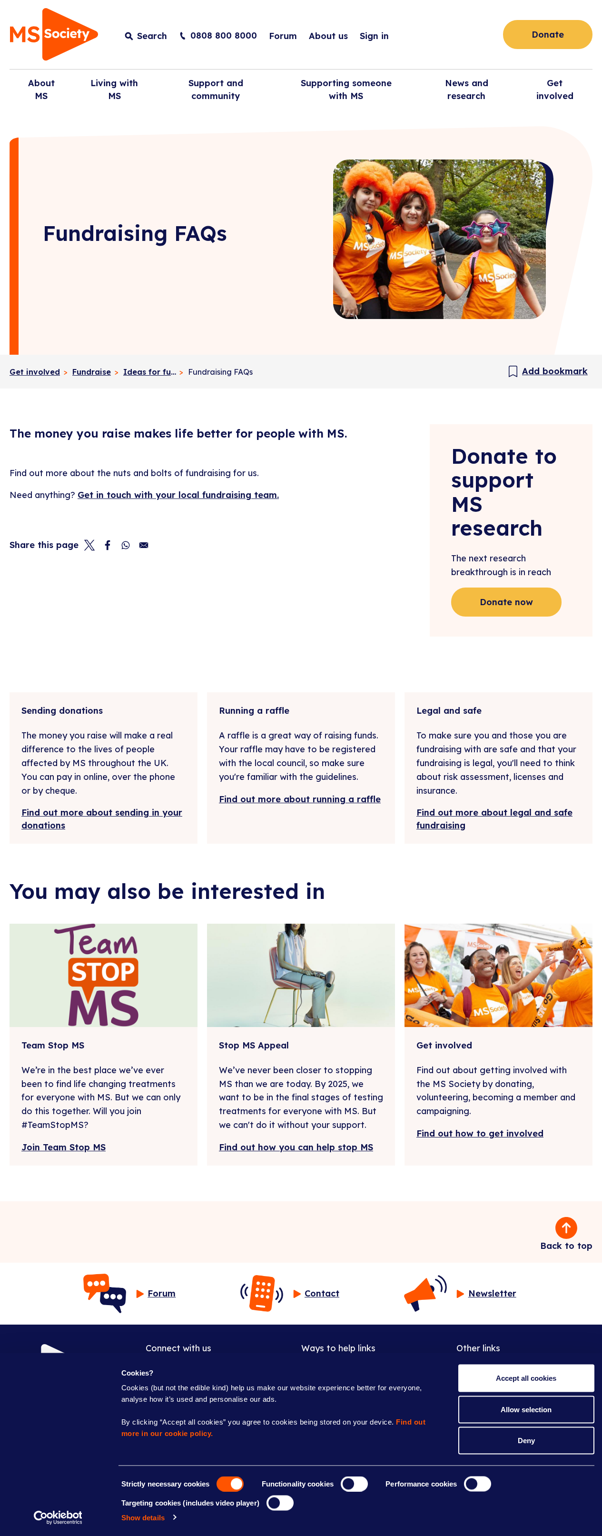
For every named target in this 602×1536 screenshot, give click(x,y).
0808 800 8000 (223, 35)
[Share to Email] (144, 545)
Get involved (35, 372)
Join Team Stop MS (63, 1147)
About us (328, 35)
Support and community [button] (215, 89)
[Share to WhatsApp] (125, 545)
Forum (283, 35)
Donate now (506, 602)
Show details (143, 1517)
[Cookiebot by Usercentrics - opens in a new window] (57, 1517)
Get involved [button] (554, 89)
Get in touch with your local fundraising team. (178, 494)
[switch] (354, 1484)
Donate (548, 34)
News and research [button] (466, 89)
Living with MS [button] (114, 89)
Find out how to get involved (479, 1133)
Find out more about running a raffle (300, 799)
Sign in (374, 35)
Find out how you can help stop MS (296, 1147)
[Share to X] (89, 545)
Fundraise (91, 372)
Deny (526, 1440)
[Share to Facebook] (107, 545)
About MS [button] (41, 89)
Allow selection (526, 1409)
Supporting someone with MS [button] (346, 89)
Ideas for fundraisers (150, 372)
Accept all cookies (526, 1378)
